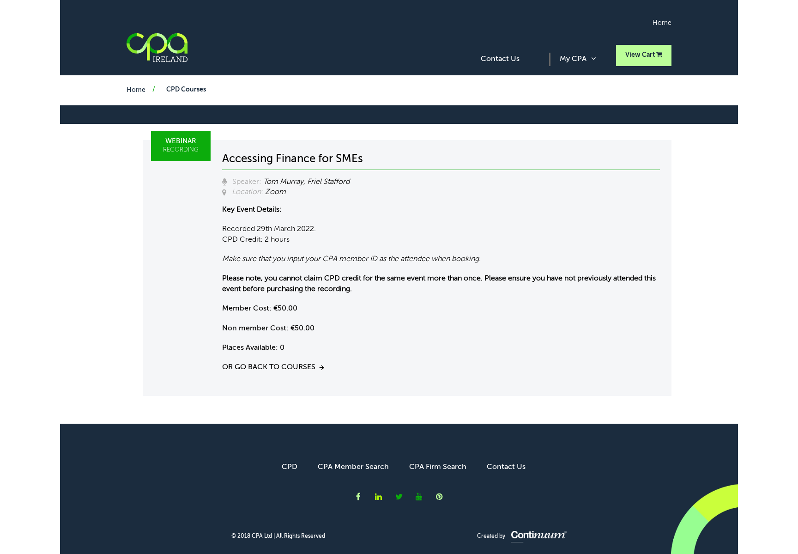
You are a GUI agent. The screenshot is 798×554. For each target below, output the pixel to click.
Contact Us (500, 59)
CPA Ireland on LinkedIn (378, 496)
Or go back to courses (268, 367)
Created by (492, 536)
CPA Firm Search (437, 467)
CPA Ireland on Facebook (358, 496)
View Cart (640, 55)
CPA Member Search (353, 467)
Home (662, 23)
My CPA (573, 59)
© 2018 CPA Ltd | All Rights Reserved (278, 536)
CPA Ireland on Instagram (439, 496)
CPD (289, 467)
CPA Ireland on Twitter (399, 496)
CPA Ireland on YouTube (419, 496)
